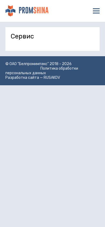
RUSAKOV (52, 77)
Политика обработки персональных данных (41, 70)
